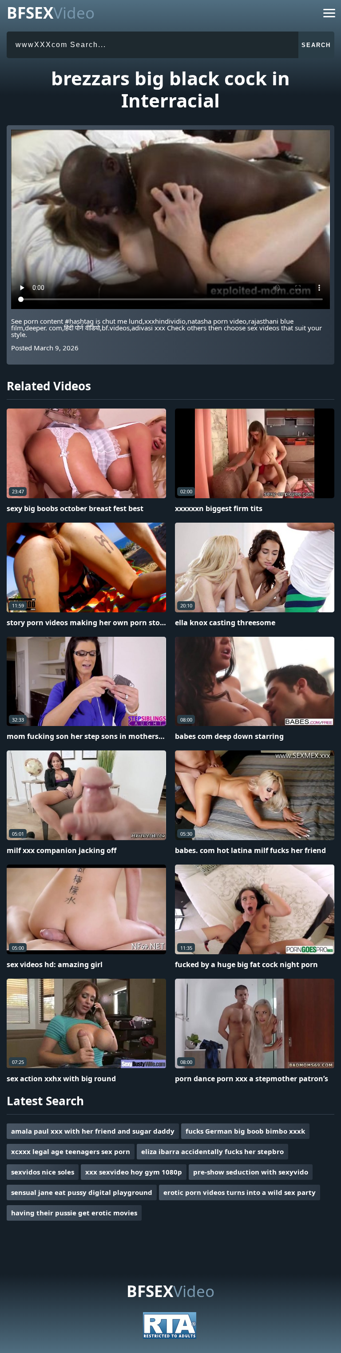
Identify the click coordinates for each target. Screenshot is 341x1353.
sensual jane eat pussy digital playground (81, 1192)
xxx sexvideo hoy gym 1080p (133, 1171)
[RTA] (169, 1336)
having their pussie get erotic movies (74, 1212)
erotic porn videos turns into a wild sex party (239, 1192)
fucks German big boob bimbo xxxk (245, 1131)
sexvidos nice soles (42, 1171)
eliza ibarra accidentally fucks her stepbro (212, 1151)
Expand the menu (329, 15)
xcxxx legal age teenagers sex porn (70, 1151)
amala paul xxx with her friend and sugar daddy (92, 1131)
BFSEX (51, 12)
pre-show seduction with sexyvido (250, 1171)
